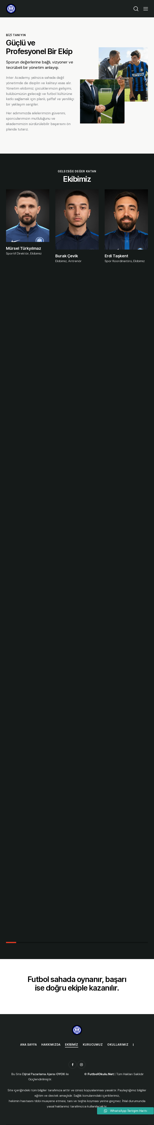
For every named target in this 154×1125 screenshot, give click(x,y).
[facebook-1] (73, 1065)
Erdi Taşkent (116, 256)
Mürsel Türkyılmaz (23, 248)
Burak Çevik (66, 256)
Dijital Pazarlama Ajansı (39, 1074)
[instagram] (81, 1065)
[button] (145, 8)
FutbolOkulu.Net (101, 1074)
